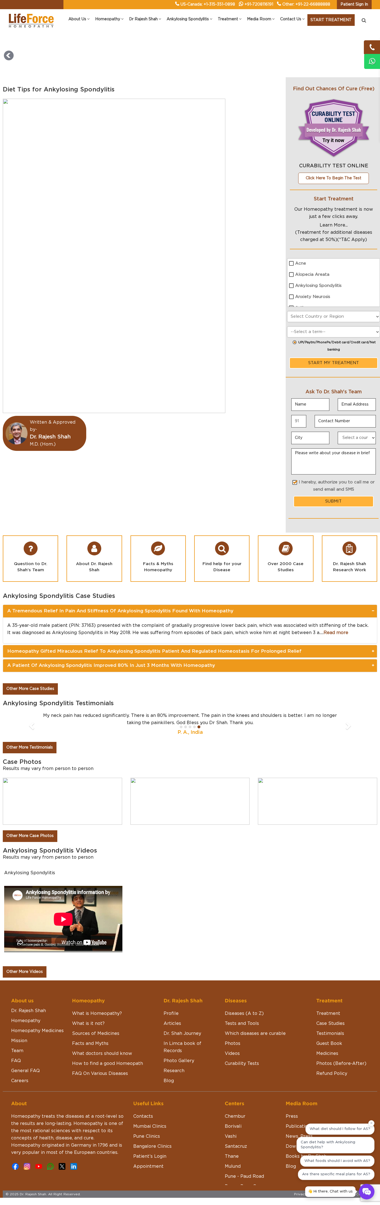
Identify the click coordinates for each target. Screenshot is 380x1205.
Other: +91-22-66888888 (306, 4)
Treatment (328, 1013)
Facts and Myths (90, 1043)
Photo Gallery (179, 1061)
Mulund (233, 1166)
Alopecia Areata (312, 274)
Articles (172, 1023)
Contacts (143, 1116)
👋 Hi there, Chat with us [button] (330, 1191)
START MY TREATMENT (333, 363)
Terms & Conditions (358, 1194)
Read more (336, 632)
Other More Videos (24, 972)
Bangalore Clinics (152, 1146)
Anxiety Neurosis (312, 297)
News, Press (299, 1136)
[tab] (190, 611)
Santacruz (236, 1146)
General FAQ (25, 1071)
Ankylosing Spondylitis (318, 286)
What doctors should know (102, 1053)
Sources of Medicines (95, 1033)
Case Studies (330, 1023)
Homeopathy (25, 1020)
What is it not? (88, 1023)
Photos (232, 1043)
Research (174, 1071)
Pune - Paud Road (244, 1176)
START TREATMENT (331, 20)
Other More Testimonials (29, 747)
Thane (232, 1156)
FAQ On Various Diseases (100, 1073)
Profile (171, 1013)
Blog (169, 1081)
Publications (299, 1126)
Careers (19, 1081)
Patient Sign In (354, 4)
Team (17, 1051)
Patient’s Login (149, 1156)
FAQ (16, 1061)
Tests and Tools (242, 1023)
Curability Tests (242, 1063)
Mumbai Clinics (149, 1126)
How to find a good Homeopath (107, 1063)
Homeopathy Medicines (37, 1030)
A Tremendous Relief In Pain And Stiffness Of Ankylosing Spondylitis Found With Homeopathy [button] (120, 610)
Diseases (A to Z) (244, 1013)
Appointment (148, 1166)
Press (292, 1116)
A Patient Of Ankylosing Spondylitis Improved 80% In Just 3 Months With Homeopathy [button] (111, 665)
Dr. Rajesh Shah (28, 1010)
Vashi (230, 1136)
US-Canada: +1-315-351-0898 (208, 4)
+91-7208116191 (259, 4)
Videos (232, 1053)
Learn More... (334, 225)
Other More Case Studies (30, 689)
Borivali (233, 1126)
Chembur (235, 1116)
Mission (19, 1040)
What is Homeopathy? (97, 1013)
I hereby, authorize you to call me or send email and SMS (337, 485)
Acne (300, 263)
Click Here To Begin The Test (333, 178)
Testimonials (330, 1033)
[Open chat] (366, 1191)
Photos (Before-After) (341, 1063)
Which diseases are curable (255, 1033)
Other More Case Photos (30, 836)
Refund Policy (331, 1073)
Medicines (327, 1053)
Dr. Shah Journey (182, 1033)
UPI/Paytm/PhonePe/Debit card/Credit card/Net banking (337, 346)
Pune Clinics (146, 1136)
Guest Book (329, 1043)
